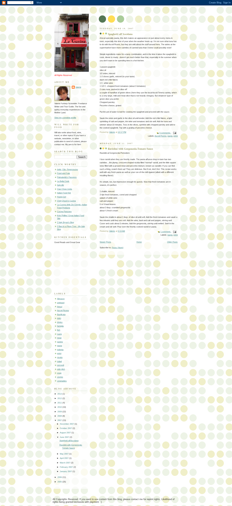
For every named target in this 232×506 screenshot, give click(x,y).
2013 (59, 394)
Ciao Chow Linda (64, 189)
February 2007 (66, 467)
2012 (59, 398)
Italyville (60, 185)
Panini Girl (61, 197)
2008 (59, 416)
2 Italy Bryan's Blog (65, 222)
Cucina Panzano (64, 211)
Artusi (59, 307)
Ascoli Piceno (160, 136)
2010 (59, 407)
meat (59, 338)
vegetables (62, 381)
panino (60, 342)
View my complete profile (65, 118)
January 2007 (66, 471)
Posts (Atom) (117, 247)
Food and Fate (63, 173)
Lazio (59, 334)
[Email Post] (174, 133)
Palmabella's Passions (67, 177)
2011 (59, 403)
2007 (59, 420)
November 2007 (67, 424)
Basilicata (61, 314)
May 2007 (64, 454)
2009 (59, 411)
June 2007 (65, 437)
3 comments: (165, 133)
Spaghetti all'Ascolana (120, 34)
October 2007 (66, 428)
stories (60, 377)
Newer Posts (105, 242)
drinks (60, 322)
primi (175, 136)
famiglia (60, 326)
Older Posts (172, 242)
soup (59, 373)
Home (139, 242)
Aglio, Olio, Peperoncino (67, 169)
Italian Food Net (64, 193)
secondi (60, 365)
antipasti (60, 303)
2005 (59, 482)
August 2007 (65, 433)
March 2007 (65, 463)
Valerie (78, 87)
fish (58, 330)
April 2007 (64, 458)
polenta (60, 350)
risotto (60, 357)
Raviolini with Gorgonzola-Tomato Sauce (130, 149)
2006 (59, 477)
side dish (61, 369)
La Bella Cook (63, 181)
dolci (59, 318)
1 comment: (165, 232)
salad (59, 361)
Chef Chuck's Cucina (66, 201)
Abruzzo (61, 299)
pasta (169, 136)
